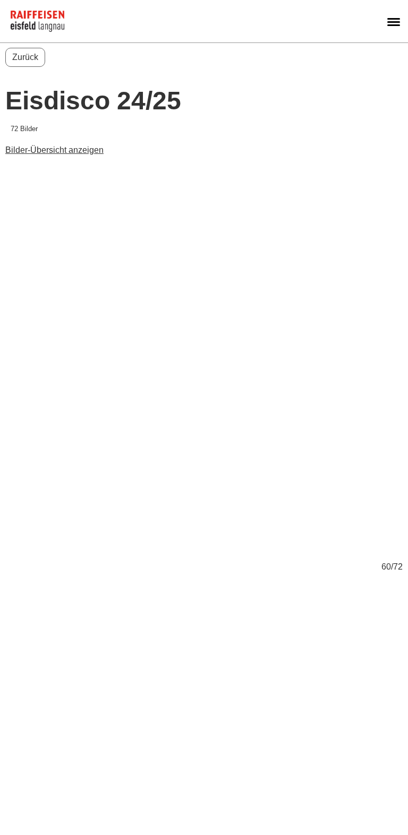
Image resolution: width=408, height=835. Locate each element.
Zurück (25, 57)
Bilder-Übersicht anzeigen (54, 149)
